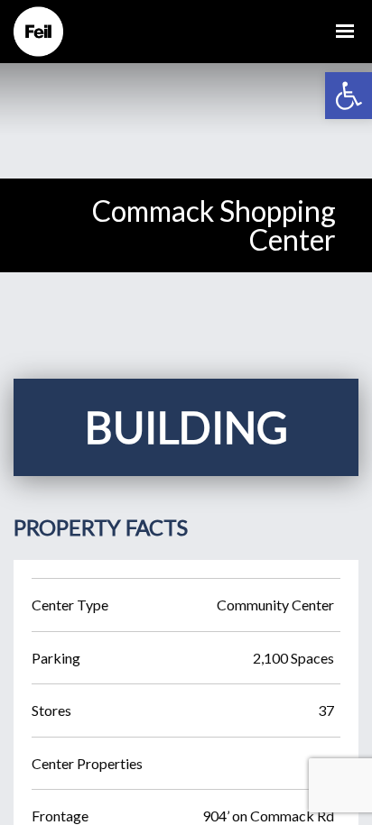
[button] (348, 95)
